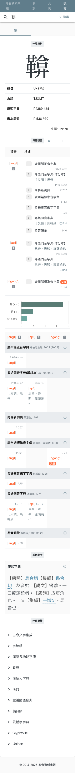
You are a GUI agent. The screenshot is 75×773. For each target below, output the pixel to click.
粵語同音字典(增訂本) (50, 174)
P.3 (65, 269)
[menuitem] (37, 635)
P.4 (65, 223)
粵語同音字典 (44, 218)
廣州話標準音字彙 (47, 197)
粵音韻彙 (41, 231)
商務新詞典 (42, 190)
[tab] (15, 31)
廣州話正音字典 (45, 164)
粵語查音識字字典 (47, 208)
